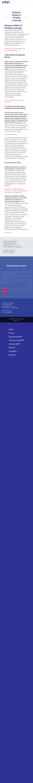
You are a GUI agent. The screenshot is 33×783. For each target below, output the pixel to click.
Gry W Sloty (8, 232)
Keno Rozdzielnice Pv (11, 134)
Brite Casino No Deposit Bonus (14, 189)
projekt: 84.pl (16, 320)
